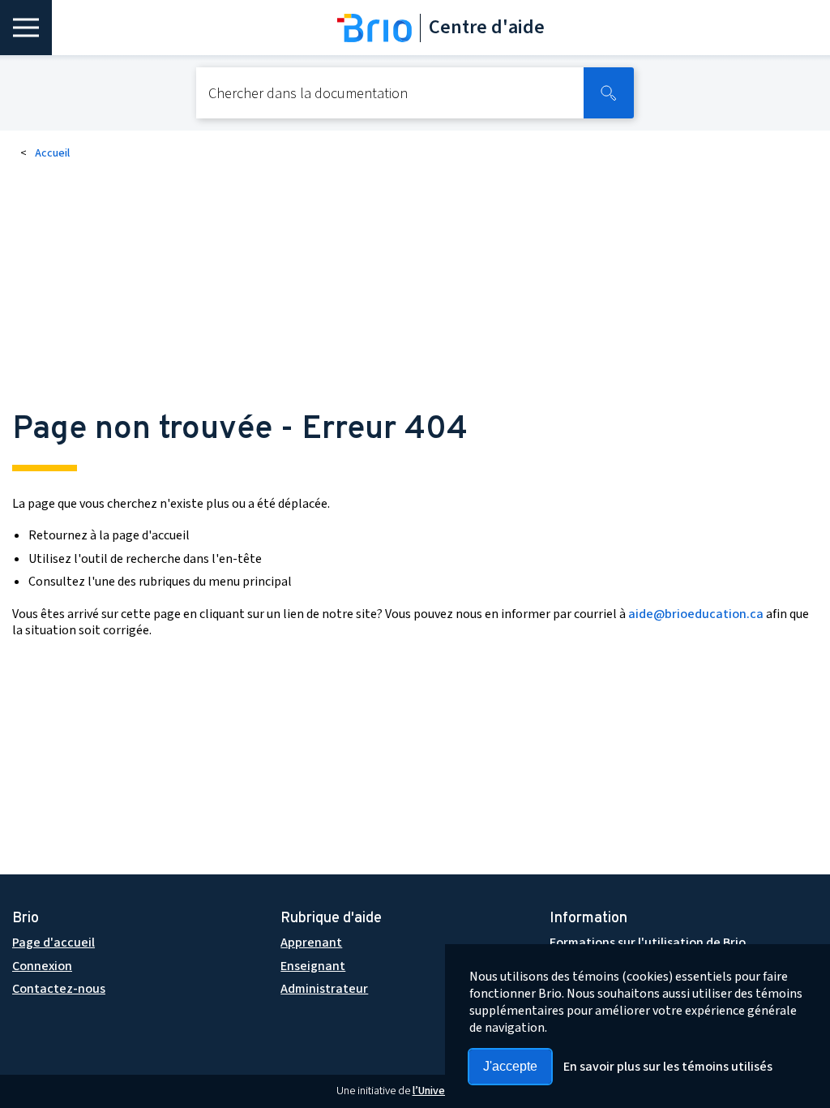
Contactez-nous (58, 989)
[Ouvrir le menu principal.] (26, 28)
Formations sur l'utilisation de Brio (648, 942)
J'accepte (510, 1066)
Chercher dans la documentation (308, 94)
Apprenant (311, 942)
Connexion (42, 966)
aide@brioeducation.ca (696, 614)
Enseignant (312, 966)
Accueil (52, 153)
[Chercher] (609, 92)
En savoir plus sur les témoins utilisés (667, 1066)
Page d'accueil (53, 942)
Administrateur (324, 989)
